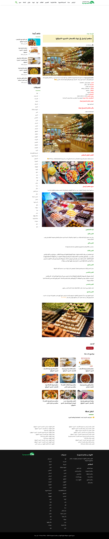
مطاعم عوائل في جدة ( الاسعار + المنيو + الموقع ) (84, 433)
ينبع (37, 227)
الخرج (36, 115)
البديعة (36, 104)
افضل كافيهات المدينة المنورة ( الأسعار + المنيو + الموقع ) (42, 433)
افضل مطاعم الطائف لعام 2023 (87, 444)
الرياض (73, 2)
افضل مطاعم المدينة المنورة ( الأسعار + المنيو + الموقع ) (82, 434)
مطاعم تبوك (89, 348)
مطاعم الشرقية (89, 474)
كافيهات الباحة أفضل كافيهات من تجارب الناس (44, 444)
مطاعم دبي (79, 474)
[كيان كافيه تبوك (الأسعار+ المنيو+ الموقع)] (34, 42)
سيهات (36, 208)
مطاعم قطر (90, 483)
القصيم (47, 2)
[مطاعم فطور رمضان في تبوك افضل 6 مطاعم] (34, 80)
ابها (37, 2)
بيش (37, 175)
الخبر (37, 112)
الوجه (37, 170)
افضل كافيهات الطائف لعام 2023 (47, 436)
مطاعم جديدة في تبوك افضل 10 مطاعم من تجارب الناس (50, 402)
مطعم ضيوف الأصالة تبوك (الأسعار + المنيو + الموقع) (51, 386)
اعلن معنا (36, 536)
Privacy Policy (42, 536)
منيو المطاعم (90, 468)
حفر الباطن (35, 191)
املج (37, 172)
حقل (37, 194)
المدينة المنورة (62, 2)
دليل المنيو (79, 468)
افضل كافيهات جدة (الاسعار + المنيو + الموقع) (44, 429)
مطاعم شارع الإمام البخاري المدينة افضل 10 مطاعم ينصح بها (81, 436)
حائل (37, 189)
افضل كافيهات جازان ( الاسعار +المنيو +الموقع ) (44, 440)
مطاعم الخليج (90, 480)
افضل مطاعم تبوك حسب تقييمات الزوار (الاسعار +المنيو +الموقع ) (68, 403)
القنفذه (36, 148)
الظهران (36, 137)
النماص (36, 164)
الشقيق (36, 131)
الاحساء (36, 99)
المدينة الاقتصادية (34, 153)
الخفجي (36, 118)
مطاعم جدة (90, 477)
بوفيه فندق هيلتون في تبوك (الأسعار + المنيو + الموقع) (87, 402)
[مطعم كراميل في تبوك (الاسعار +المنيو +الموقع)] (68, 61)
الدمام (36, 123)
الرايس (36, 126)
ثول (37, 180)
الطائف (41, 2)
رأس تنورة (36, 202)
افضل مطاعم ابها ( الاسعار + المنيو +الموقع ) (84, 440)
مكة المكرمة (54, 2)
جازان (29, 2)
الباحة (24, 2)
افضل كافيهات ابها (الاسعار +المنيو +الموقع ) (45, 434)
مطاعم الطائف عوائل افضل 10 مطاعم (86, 442)
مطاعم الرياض (78, 471)
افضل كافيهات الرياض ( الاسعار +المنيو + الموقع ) (43, 427)
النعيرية (36, 161)
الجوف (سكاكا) (35, 110)
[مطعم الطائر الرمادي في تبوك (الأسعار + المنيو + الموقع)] (34, 60)
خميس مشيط (35, 197)
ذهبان (36, 199)
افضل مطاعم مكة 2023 (89, 438)
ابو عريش (36, 96)
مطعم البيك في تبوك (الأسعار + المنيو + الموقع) (86, 370)
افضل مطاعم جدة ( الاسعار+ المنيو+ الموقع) (84, 431)
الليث (37, 150)
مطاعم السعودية (89, 471)
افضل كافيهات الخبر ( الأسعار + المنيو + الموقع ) (44, 442)
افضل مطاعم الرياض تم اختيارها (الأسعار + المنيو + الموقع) (81, 427)
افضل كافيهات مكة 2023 (49, 431)
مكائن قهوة (35, 216)
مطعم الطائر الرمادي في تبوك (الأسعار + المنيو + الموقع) (69, 370)
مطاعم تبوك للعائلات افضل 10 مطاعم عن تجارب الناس (68, 386)
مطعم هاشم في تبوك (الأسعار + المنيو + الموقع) (50, 370)
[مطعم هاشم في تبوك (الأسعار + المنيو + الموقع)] (34, 70)
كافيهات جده (78, 480)
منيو (20, 2)
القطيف (36, 145)
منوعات (36, 221)
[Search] (16, 2)
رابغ (37, 205)
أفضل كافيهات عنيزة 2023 (48, 438)
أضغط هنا (65, 98)
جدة (69, 2)
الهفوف (36, 167)
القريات (36, 140)
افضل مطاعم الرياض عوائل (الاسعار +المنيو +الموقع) (83, 429)
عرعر (37, 213)
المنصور (36, 159)
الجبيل (36, 107)
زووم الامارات (78, 477)
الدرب (36, 121)
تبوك (33, 2)
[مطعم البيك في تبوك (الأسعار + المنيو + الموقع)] (34, 50)
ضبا (37, 210)
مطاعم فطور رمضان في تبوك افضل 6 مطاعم (87, 386)
